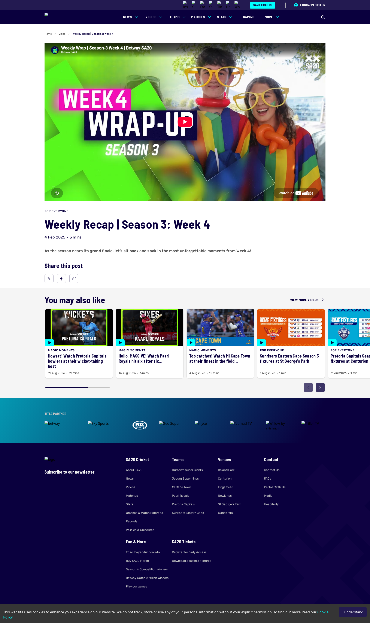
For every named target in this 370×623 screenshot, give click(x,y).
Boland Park (226, 470)
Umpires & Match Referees (144, 513)
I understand (352, 612)
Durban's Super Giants (187, 470)
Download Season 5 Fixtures (191, 561)
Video (62, 33)
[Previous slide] (308, 387)
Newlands (225, 496)
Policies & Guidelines (140, 530)
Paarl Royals (180, 496)
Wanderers (225, 513)
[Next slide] (320, 387)
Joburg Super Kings (185, 478)
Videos (130, 487)
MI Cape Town (181, 487)
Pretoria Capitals (183, 504)
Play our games (136, 586)
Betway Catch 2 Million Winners (147, 578)
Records (131, 521)
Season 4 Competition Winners (147, 569)
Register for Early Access (189, 552)
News (130, 478)
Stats (129, 504)
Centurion (224, 478)
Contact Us (271, 470)
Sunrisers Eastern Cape (188, 513)
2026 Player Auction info (143, 552)
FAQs (267, 478)
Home (48, 33)
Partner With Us (274, 487)
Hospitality (271, 504)
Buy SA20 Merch (137, 561)
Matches (132, 496)
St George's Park (229, 504)
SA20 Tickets (262, 5)
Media (268, 496)
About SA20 (134, 470)
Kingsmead (225, 487)
